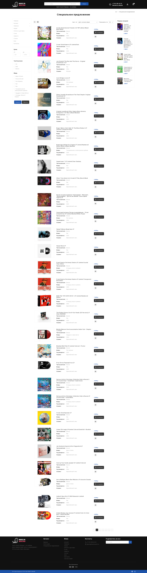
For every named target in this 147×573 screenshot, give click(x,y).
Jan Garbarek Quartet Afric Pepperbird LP (69, 446)
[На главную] (116, 11)
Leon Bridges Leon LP (63, 78)
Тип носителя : (61, 31)
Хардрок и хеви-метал (22, 93)
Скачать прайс (68, 558)
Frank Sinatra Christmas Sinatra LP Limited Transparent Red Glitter (73, 280)
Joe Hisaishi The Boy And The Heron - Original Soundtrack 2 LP (70, 62)
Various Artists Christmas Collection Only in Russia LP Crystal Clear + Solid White (73, 396)
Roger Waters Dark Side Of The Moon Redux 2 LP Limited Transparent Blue (71, 128)
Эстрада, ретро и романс (20, 95)
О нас (15, 33)
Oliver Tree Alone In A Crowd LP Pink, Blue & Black (72, 178)
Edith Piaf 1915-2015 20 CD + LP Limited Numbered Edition (72, 296)
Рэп (16, 86)
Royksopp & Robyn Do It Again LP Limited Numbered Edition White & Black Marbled (72, 145)
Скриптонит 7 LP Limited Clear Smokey (68, 161)
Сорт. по (74, 22)
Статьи (16, 38)
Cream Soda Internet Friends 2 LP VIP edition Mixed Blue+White (72, 28)
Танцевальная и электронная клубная (21, 89)
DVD (16, 66)
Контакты (16, 43)
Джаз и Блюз (19, 76)
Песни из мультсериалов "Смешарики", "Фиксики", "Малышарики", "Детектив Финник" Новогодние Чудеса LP (72, 196)
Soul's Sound (31, 571)
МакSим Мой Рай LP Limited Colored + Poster (70, 346)
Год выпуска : (60, 35)
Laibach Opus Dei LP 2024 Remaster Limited (70, 496)
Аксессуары (46, 544)
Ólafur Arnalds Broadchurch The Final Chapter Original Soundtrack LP (73, 95)
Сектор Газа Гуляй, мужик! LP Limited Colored (71, 463)
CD (16, 64)
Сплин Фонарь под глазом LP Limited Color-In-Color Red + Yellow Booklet (72, 513)
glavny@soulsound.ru (93, 544)
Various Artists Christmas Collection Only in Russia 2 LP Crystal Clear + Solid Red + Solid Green (72, 380)
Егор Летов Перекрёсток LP (65, 362)
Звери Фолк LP (61, 246)
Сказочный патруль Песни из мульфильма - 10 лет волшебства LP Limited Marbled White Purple (72, 213)
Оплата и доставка (19, 31)
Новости (16, 36)
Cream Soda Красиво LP (64, 413)
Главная (16, 21)
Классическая (19, 78)
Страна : (58, 38)
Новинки (16, 26)
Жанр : (58, 33)
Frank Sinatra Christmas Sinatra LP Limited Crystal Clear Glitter (72, 263)
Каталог (16, 23)
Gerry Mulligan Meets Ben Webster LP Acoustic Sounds (73, 479)
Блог (15, 41)
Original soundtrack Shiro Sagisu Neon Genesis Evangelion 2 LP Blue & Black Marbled (71, 112)
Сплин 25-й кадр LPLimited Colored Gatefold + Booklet (73, 429)
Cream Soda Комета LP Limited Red (67, 44)
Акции (15, 28)
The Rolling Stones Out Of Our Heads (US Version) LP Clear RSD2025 (73, 313)
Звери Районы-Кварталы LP (65, 229)
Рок (16, 84)
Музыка (45, 542)
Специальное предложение (51, 546)
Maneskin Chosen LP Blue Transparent (128, 80)
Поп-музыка (19, 81)
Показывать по (103, 22)
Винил (17, 68)
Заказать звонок (117, 5)
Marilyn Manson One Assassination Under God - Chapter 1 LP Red (73, 330)
